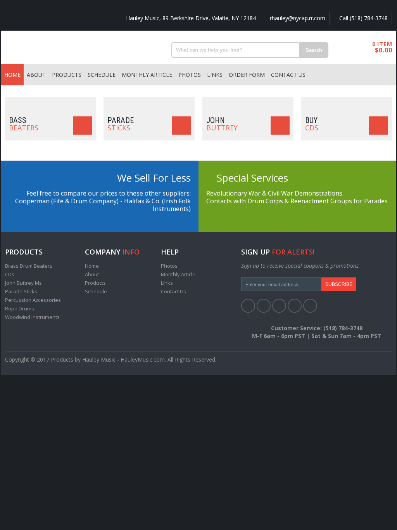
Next (380, 97)
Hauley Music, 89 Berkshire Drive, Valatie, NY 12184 (190, 18)
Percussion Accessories (33, 299)
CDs (9, 274)
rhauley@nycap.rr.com (296, 18)
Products (66, 74)
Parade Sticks (21, 291)
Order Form (247, 74)
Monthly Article (147, 74)
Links (215, 74)
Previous (16, 97)
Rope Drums (19, 308)
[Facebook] (248, 306)
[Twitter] (264, 306)
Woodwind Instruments (32, 316)
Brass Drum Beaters (28, 265)
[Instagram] (310, 306)
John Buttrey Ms (23, 282)
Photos (189, 74)
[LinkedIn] (279, 306)
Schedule (102, 74)
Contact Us (288, 74)
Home (12, 74)
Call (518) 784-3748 (363, 18)
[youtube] (295, 306)
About (36, 74)
